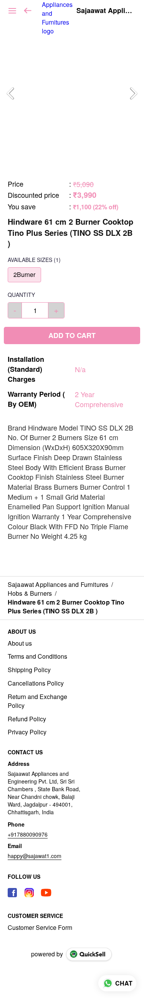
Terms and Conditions (37, 656)
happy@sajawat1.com (34, 856)
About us (20, 643)
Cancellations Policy (36, 683)
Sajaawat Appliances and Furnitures (104, 11)
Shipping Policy (29, 670)
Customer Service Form (40, 927)
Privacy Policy (27, 732)
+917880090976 (28, 834)
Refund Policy (27, 719)
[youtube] (46, 892)
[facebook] (12, 892)
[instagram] (29, 892)
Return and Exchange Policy (37, 701)
